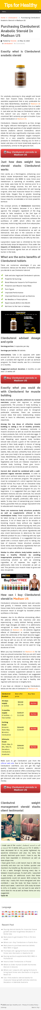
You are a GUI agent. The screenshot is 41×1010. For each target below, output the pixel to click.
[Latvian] (22, 914)
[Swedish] (6, 916)
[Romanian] (29, 912)
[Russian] (36, 914)
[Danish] (13, 914)
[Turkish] (3, 914)
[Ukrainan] (13, 916)
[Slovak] (32, 912)
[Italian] (16, 912)
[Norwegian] (29, 914)
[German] (6, 912)
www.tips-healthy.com (13, 1005)
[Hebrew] (6, 914)
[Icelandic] (22, 916)
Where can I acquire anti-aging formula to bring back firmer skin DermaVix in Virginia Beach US (21, 972)
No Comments (19, 44)
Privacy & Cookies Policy (30, 1005)
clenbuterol (12, 18)
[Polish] (26, 912)
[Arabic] (16, 916)
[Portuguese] (32, 914)
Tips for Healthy (20, 5)
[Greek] (9, 916)
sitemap (3, 1007)
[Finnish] (36, 912)
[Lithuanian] (19, 912)
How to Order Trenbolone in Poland (17, 962)
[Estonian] (16, 914)
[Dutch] (22, 912)
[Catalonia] (19, 916)
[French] (19, 914)
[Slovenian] (3, 916)
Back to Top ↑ (36, 1007)
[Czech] (9, 912)
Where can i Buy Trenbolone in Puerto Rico (20, 942)
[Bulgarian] (9, 914)
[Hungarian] (26, 914)
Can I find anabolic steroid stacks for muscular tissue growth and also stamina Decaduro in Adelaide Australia (20, 980)
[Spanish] (13, 912)
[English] (3, 912)
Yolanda (13, 41)
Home (3, 18)
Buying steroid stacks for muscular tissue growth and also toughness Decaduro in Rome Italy (20, 931)
